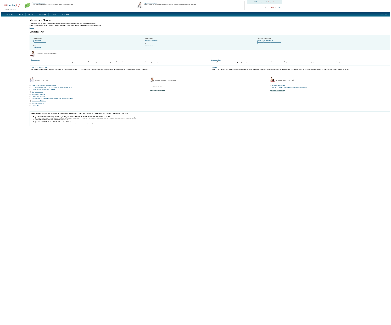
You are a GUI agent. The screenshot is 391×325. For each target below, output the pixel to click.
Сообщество (9, 14)
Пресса (21, 14)
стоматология (35, 105)
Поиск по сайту (383, 14)
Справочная (42, 14)
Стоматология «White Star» (39, 101)
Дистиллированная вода (38, 103)
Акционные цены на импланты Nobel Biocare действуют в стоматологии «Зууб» (52, 98)
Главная (32, 28)
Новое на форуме (42, 80)
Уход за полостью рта (37, 92)
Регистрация (259, 2)
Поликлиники (261, 44)
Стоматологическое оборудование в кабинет (43, 89)
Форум (53, 14)
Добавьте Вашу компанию (38, 3)
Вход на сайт (271, 2)
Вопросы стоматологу (151, 40)
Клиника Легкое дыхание (278, 85)
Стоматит (214, 67)
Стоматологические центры (265, 40)
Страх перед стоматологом (39, 67)
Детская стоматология (39, 42)
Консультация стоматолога (165, 80)
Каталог (30, 14)
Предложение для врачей (150, 3)
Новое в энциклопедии (47, 53)
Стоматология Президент (38, 94)
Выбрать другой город (10, 9)
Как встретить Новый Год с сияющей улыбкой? (44, 85)
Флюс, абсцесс (35, 60)
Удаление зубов (216, 60)
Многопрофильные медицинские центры (269, 42)
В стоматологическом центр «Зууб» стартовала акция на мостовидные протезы (52, 87)
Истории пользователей (284, 80)
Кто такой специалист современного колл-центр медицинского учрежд (290, 87)
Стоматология (37, 40)
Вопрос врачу (65, 14)
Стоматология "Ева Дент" (38, 96)
